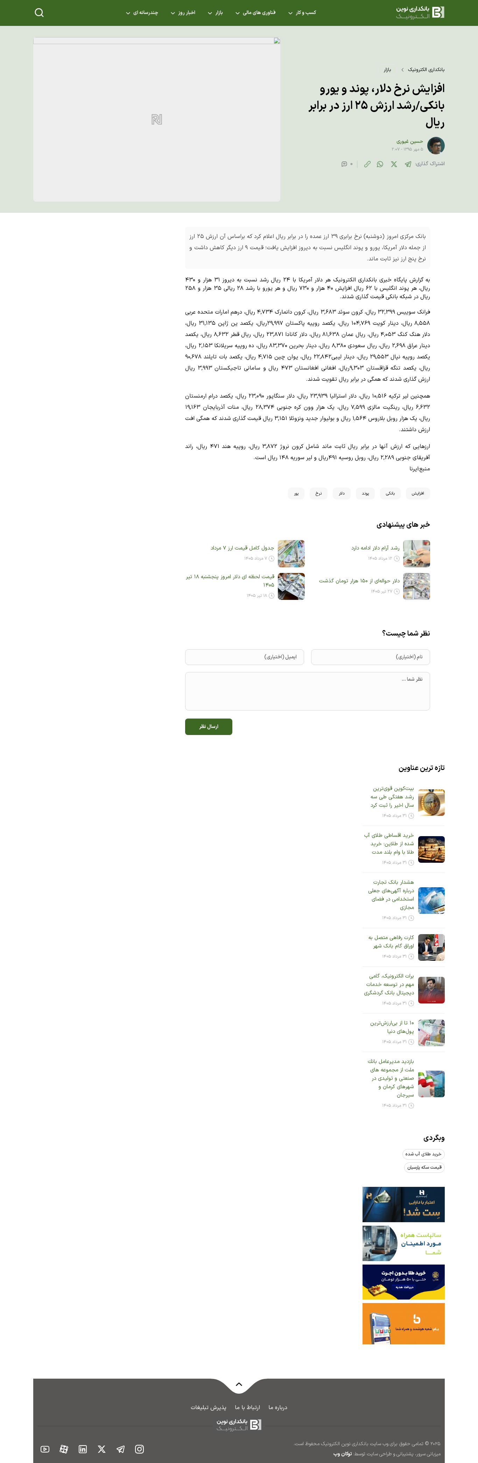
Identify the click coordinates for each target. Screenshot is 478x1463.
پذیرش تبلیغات (208, 1408)
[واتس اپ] (380, 164)
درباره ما (277, 1408)
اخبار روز (186, 13)
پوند (365, 493)
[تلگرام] (408, 164)
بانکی (390, 493)
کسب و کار (306, 13)
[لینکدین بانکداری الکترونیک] (83, 1448)
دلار (342, 493)
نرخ (319, 493)
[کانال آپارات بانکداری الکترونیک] (64, 1448)
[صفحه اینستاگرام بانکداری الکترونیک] (139, 1448)
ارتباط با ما (247, 1408)
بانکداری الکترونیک (426, 70)
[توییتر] (394, 164)
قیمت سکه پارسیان (424, 1167)
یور (296, 493)
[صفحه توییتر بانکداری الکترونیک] (102, 1448)
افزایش (418, 493)
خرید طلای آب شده (424, 1154)
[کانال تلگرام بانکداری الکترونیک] (120, 1448)
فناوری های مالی (259, 13)
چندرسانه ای (145, 13)
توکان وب (342, 1454)
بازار (219, 13)
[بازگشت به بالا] (239, 1388)
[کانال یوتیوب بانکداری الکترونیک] (45, 1448)
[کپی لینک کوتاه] (367, 164)
